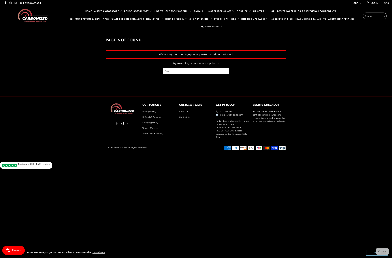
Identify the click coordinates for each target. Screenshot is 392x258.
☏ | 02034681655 (30, 3)
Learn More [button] (98, 252)
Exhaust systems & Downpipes (89, 19)
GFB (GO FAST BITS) (177, 11)
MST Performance (220, 11)
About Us (183, 111)
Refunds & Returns (151, 117)
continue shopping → (206, 63)
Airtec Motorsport (106, 11)
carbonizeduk (120, 147)
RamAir (199, 11)
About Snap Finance (341, 19)
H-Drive (158, 11)
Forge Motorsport (136, 11)
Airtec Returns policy (152, 133)
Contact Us (184, 117)
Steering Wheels (225, 19)
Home (88, 11)
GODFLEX (242, 11)
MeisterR (259, 11)
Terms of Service (150, 128)
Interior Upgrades (253, 19)
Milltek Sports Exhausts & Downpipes (135, 19)
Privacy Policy (149, 111)
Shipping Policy (150, 122)
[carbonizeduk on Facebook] (5, 3)
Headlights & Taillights (310, 19)
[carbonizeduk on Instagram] (10, 3)
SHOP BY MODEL (174, 19)
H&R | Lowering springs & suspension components (303, 11)
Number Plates (211, 26)
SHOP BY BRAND (199, 19)
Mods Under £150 (282, 19)
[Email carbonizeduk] (15, 3)
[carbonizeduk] (33, 15)
